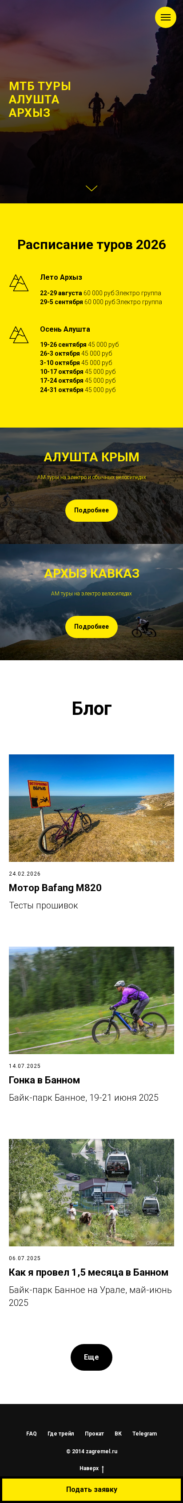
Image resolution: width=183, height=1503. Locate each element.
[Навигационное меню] (166, 17)
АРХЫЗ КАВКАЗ (91, 1121)
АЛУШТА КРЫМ (91, 1005)
